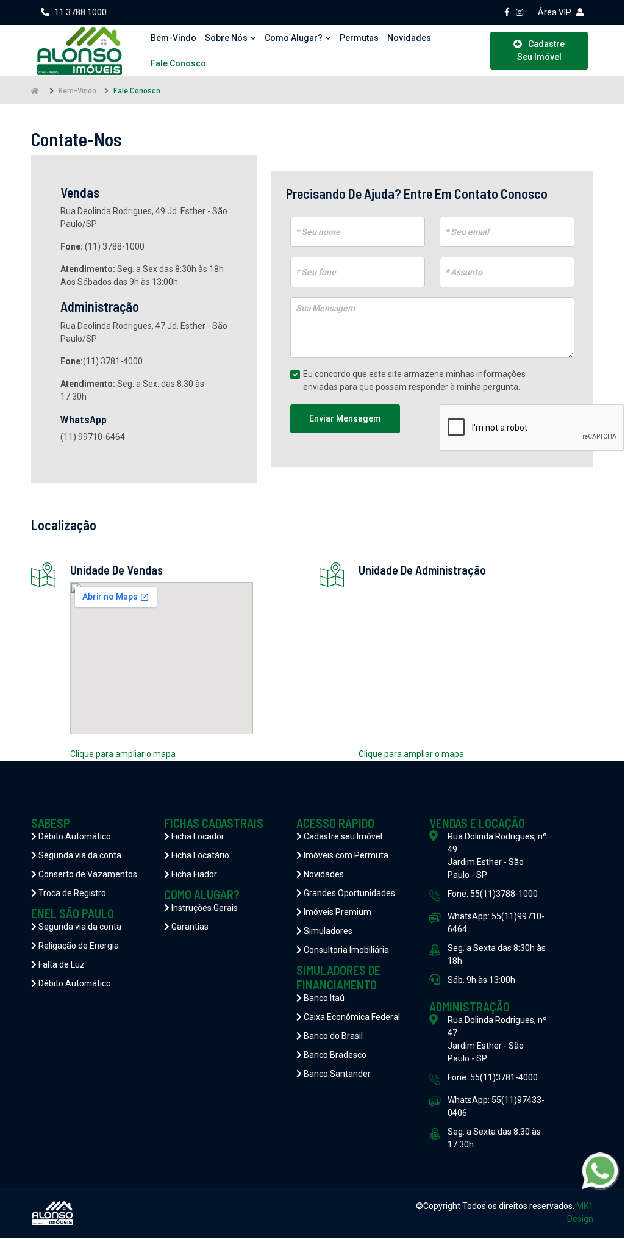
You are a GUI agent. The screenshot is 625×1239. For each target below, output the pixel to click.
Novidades (409, 38)
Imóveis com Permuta (345, 855)
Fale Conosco (178, 63)
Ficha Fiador (193, 874)
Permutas (359, 38)
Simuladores (327, 931)
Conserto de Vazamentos (87, 874)
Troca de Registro (71, 893)
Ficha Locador (197, 836)
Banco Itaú (323, 998)
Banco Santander (336, 1074)
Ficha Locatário (199, 855)
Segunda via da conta (79, 855)
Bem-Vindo (77, 90)
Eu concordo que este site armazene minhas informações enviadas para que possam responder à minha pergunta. (414, 380)
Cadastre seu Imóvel (342, 836)
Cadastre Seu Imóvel (541, 50)
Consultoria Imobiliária (345, 950)
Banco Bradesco (334, 1055)
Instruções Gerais (204, 908)
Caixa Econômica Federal (351, 1017)
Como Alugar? (294, 38)
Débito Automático (74, 836)
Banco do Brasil (332, 1036)
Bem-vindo (173, 38)
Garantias (189, 927)
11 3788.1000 (80, 12)
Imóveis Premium (336, 912)
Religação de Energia (78, 945)
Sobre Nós (226, 38)
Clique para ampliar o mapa (123, 754)
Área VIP (554, 12)
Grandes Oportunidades (348, 893)
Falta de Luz (61, 964)
